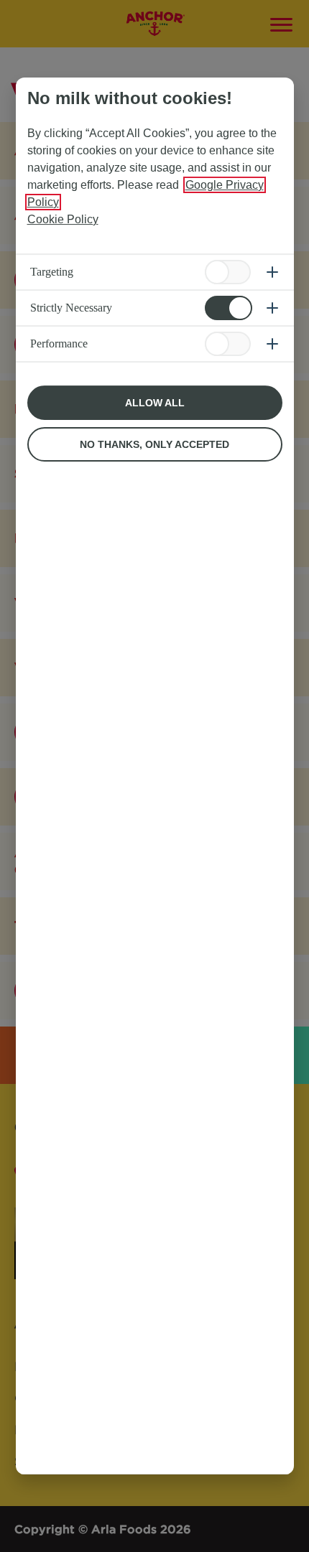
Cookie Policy (62, 219)
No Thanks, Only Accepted (154, 444)
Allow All (155, 402)
